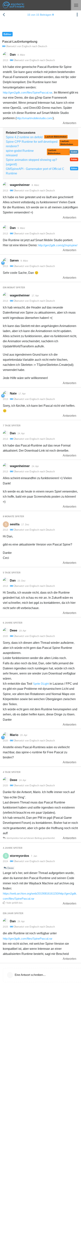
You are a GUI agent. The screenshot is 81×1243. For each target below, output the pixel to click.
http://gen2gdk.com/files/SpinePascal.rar (27, 92)
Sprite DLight (41, 683)
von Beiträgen (39, 14)
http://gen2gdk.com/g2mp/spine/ (57, 245)
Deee (10, 867)
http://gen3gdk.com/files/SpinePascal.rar (27, 938)
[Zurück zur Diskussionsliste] (4, 14)
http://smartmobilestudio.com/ (34, 118)
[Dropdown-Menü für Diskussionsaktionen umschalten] (77, 14)
